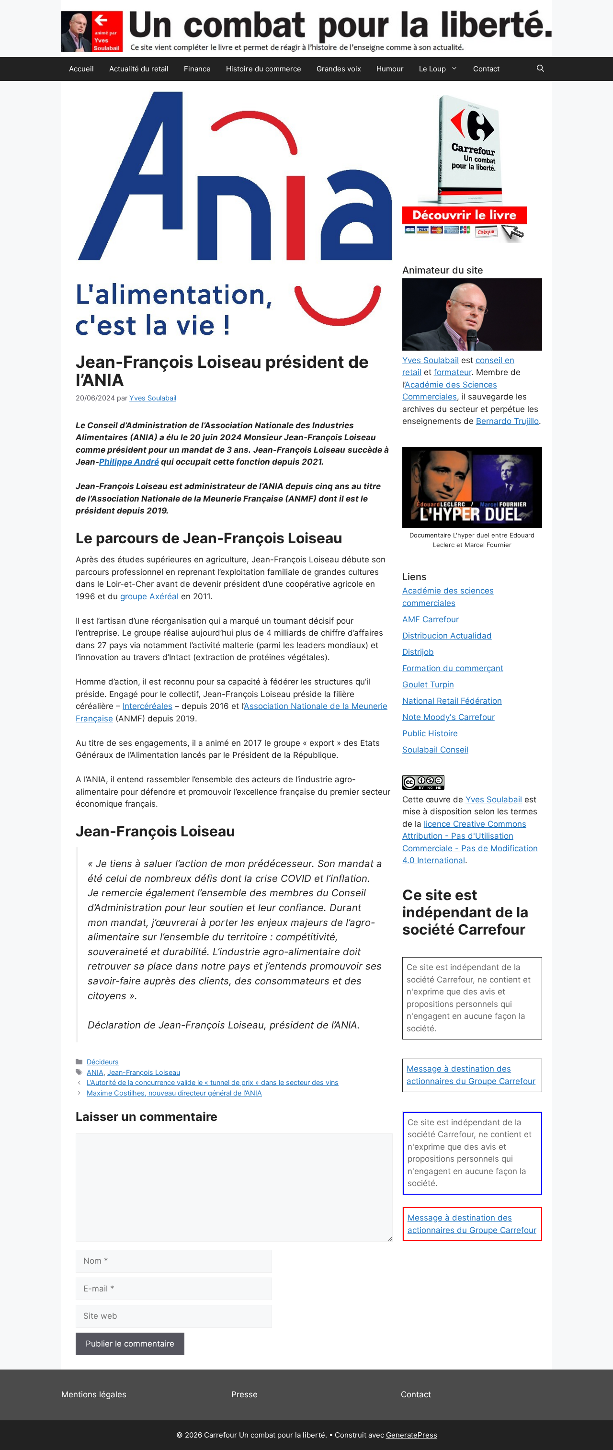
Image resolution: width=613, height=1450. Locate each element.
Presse (244, 1394)
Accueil (81, 68)
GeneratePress (411, 1434)
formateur (452, 372)
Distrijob (418, 652)
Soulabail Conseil (435, 749)
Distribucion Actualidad (447, 635)
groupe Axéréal (149, 596)
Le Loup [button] (432, 68)
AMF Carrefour (430, 619)
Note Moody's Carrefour (448, 717)
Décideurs (103, 1062)
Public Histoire (430, 733)
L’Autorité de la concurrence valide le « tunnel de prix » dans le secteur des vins (213, 1082)
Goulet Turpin (428, 684)
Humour (390, 68)
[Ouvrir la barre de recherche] (540, 69)
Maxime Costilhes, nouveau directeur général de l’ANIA (174, 1093)
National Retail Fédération (452, 701)
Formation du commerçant (452, 668)
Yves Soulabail (493, 799)
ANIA (95, 1072)
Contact (486, 68)
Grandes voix (339, 68)
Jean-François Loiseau (143, 1072)
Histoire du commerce (263, 68)
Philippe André (129, 462)
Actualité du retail (139, 68)
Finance (197, 68)
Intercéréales (147, 706)
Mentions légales (93, 1394)
